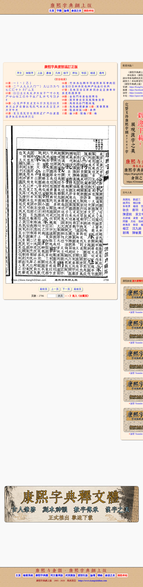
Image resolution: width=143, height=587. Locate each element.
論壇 (66, 10)
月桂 (133, 221)
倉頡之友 (76, 10)
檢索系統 (28, 575)
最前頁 (43, 289)
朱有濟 (126, 206)
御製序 (29, 73)
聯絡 (100, 575)
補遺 (92, 73)
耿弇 (126, 210)
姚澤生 (126, 203)
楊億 (135, 206)
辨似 (74, 73)
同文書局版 (56, 575)
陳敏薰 (136, 232)
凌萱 (135, 218)
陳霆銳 (127, 214)
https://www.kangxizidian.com (92, 580)
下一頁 (66, 289)
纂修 (48, 73)
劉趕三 (137, 199)
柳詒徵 (137, 203)
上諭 (39, 73)
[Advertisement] (71, 39)
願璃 (126, 232)
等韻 (83, 73)
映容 (135, 224)
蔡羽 (135, 210)
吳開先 (126, 199)
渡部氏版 (83, 575)
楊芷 (126, 228)
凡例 (57, 73)
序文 (19, 73)
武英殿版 (70, 575)
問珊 (125, 221)
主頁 (51, 10)
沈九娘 (136, 228)
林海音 (126, 224)
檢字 (65, 73)
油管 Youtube (136, 312)
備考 (101, 73)
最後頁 (77, 289)
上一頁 (55, 289)
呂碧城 (126, 218)
